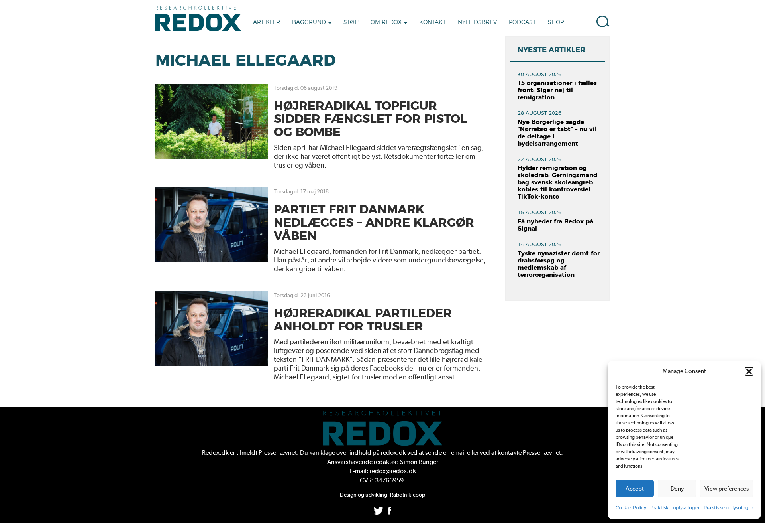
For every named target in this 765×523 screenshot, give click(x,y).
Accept (635, 488)
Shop (556, 22)
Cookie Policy (631, 507)
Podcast (522, 22)
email (458, 452)
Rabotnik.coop (407, 494)
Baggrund (310, 22)
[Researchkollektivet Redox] (201, 18)
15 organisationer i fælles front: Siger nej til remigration (557, 90)
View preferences (726, 488)
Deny (677, 488)
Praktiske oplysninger (675, 507)
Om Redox (387, 22)
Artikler (266, 22)
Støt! (351, 22)
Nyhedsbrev (477, 22)
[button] (749, 371)
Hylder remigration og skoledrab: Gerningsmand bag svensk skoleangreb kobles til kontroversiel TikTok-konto (557, 182)
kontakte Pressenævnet (529, 452)
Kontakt (432, 22)
